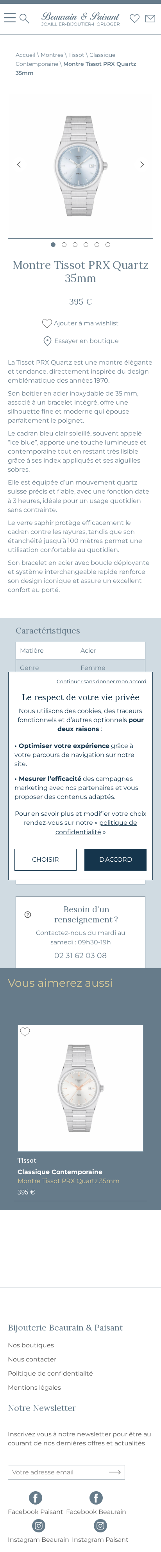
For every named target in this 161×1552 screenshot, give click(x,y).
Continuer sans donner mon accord (102, 681)
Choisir (45, 859)
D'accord (115, 859)
